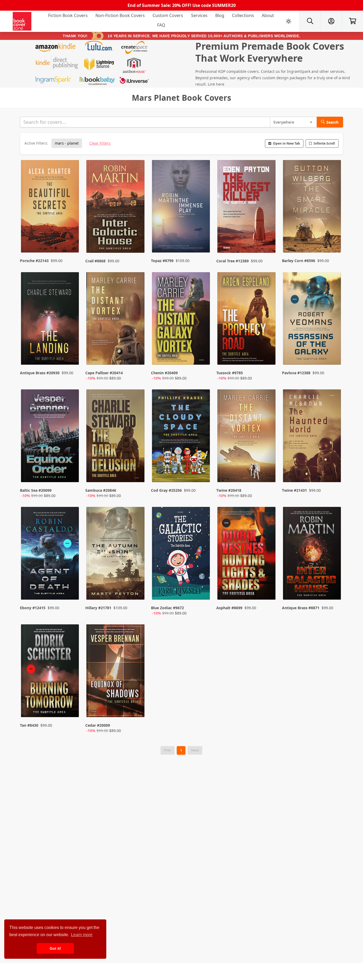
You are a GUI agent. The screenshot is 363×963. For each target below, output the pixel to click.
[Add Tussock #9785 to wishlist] (268, 355)
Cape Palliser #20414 (104, 372)
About (268, 15)
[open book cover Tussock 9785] (246, 319)
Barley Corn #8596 (298, 260)
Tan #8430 (29, 725)
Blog (219, 15)
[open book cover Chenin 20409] (181, 319)
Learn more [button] (81, 934)
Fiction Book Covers (68, 15)
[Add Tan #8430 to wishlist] (71, 708)
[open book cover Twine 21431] (312, 437)
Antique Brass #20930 (40, 372)
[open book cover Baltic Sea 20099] (50, 437)
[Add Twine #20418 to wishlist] (268, 473)
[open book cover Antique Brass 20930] (50, 319)
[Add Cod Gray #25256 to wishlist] (202, 473)
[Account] (331, 21)
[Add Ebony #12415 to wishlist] (71, 590)
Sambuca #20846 (100, 490)
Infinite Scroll (324, 143)
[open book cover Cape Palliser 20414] (115, 319)
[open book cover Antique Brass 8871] (312, 554)
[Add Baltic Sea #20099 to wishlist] (71, 473)
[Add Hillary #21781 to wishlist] (137, 590)
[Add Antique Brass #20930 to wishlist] (71, 355)
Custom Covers (168, 15)
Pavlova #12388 (296, 372)
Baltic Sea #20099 (36, 490)
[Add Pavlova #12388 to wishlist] (333, 355)
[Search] (309, 21)
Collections (243, 15)
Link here (216, 84)
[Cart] (352, 21)
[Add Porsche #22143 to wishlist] (71, 238)
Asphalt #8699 (229, 607)
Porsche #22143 (34, 260)
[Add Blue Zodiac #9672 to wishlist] (202, 590)
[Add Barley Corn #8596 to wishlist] (333, 238)
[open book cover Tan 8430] (50, 672)
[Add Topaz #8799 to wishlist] (202, 238)
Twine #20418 (228, 490)
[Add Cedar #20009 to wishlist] (137, 708)
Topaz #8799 (162, 260)
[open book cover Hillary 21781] (115, 554)
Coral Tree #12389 (232, 260)
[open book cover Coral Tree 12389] (246, 207)
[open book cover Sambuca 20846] (115, 437)
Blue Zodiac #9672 (167, 607)
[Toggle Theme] (288, 21)
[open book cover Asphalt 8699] (246, 554)
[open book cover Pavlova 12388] (312, 319)
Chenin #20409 (164, 372)
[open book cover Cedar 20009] (115, 672)
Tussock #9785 (229, 372)
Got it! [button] (55, 948)
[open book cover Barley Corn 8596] (312, 207)
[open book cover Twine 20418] (246, 437)
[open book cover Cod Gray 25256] (181, 437)
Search (332, 122)
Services (199, 15)
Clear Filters (100, 143)
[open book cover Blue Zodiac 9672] (181, 554)
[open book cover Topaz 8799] (181, 207)
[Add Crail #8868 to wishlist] (137, 238)
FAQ (161, 25)
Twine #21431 (294, 490)
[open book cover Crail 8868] (115, 207)
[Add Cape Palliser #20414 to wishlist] (137, 355)
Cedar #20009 (97, 725)
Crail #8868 (95, 260)
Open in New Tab (286, 143)
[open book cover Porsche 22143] (50, 207)
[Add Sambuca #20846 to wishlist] (137, 473)
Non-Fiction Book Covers (120, 15)
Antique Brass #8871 (300, 607)
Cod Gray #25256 (166, 490)
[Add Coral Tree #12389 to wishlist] (268, 238)
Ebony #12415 (32, 607)
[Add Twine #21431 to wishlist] (333, 473)
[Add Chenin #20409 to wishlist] (202, 355)
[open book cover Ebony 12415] (50, 554)
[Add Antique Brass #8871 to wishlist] (333, 590)
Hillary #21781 (98, 607)
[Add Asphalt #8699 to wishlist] (268, 590)
